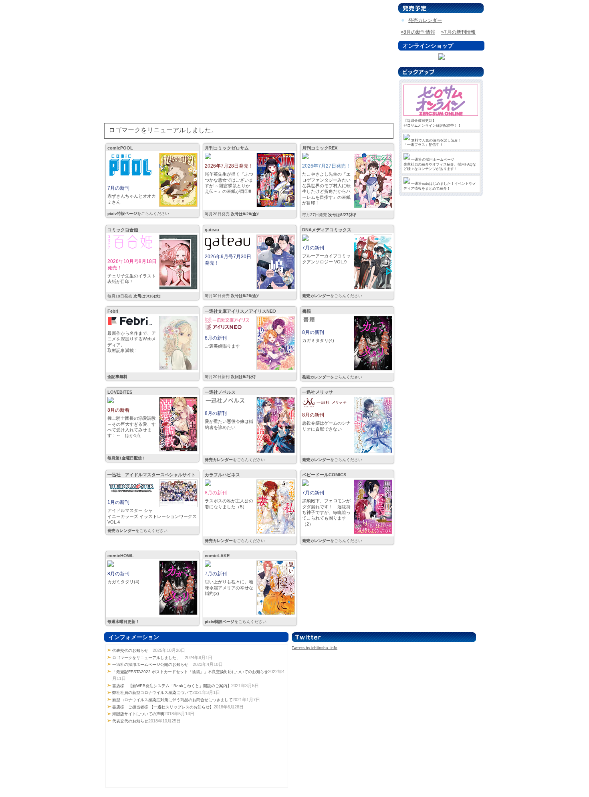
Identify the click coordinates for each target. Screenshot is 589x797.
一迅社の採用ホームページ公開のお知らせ (150, 664)
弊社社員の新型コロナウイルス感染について (152, 692)
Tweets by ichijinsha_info (314, 647)
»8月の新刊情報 (418, 32)
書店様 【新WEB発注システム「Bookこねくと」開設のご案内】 (171, 686)
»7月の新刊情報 (458, 32)
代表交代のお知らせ (130, 650)
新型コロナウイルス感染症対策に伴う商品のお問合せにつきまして (172, 700)
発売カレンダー (425, 20)
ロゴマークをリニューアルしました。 (146, 657)
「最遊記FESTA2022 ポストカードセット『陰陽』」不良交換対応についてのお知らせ (190, 672)
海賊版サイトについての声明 (138, 714)
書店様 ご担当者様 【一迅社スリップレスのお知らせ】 (163, 707)
